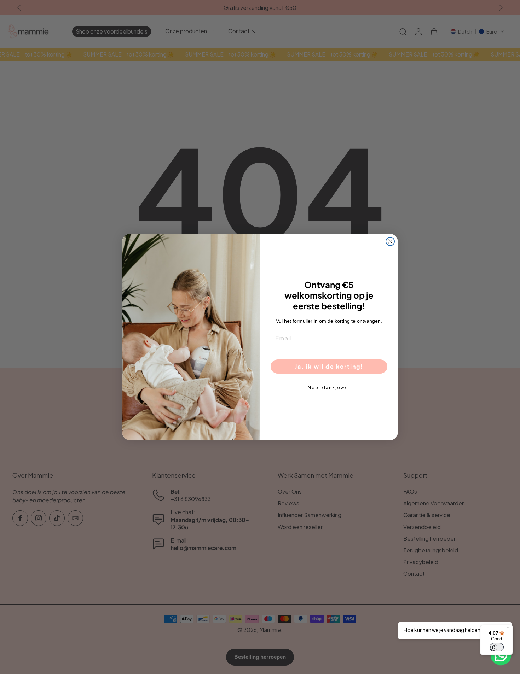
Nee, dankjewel (329, 387)
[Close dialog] (390, 241)
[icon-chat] (501, 655)
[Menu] (508, 629)
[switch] (497, 647)
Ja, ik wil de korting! (329, 366)
